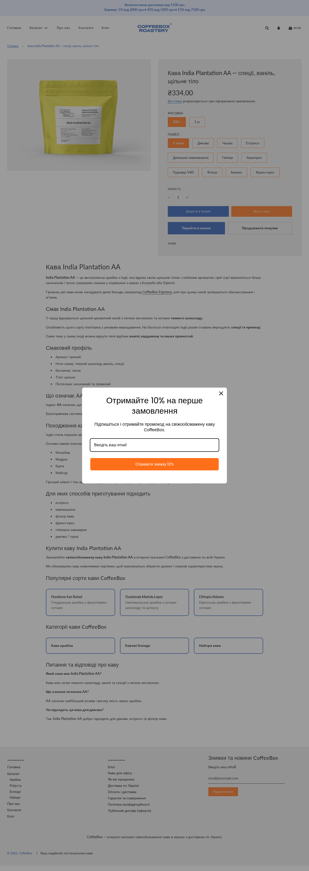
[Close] (221, 393)
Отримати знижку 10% (154, 464)
